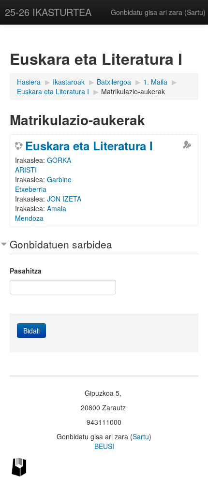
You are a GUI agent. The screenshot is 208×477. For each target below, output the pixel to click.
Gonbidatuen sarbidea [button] (61, 244)
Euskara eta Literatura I (89, 145)
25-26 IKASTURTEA (48, 12)
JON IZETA (64, 198)
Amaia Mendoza (40, 213)
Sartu (195, 12)
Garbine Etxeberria (43, 184)
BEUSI (104, 446)
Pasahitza (26, 270)
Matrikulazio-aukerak (133, 91)
